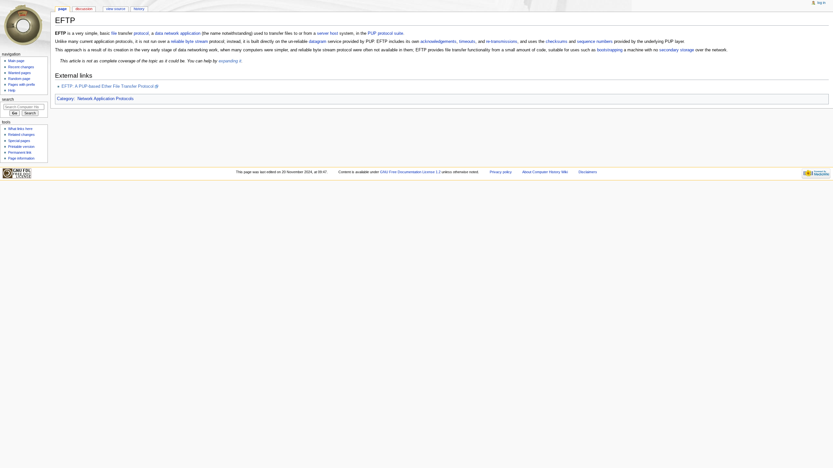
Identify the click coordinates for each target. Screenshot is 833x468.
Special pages (19, 141)
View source (115, 9)
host (334, 33)
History (139, 9)
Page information (21, 158)
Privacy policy (501, 172)
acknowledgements (438, 41)
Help (11, 90)
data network (167, 33)
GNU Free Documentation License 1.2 (410, 172)
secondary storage (676, 50)
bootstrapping (609, 50)
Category (65, 99)
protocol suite (390, 33)
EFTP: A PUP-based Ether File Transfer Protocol (107, 86)
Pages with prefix (21, 84)
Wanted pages (19, 73)
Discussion (83, 9)
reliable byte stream (189, 41)
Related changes (21, 134)
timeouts (467, 41)
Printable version (21, 147)
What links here (20, 129)
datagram (317, 41)
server (323, 33)
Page (62, 9)
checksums (556, 41)
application (190, 33)
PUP (372, 33)
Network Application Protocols (105, 99)
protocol (141, 33)
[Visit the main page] (25, 25)
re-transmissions (501, 41)
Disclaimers (588, 172)
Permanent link (20, 152)
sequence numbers (595, 41)
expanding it (230, 61)
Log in (821, 3)
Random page (19, 79)
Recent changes (21, 67)
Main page (16, 61)
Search (8, 99)
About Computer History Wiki (545, 172)
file (114, 33)
